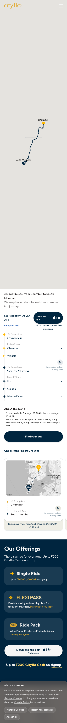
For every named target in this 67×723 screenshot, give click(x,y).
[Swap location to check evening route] (58, 508)
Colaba (11, 388)
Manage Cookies (13, 698)
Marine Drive (15, 396)
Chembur (13, 348)
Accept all (12, 717)
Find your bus (11, 325)
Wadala (11, 355)
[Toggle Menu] (61, 6)
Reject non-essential (42, 709)
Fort (9, 381)
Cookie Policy (22, 702)
